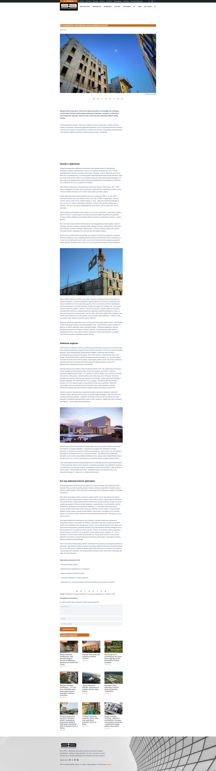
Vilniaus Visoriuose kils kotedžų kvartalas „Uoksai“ (91, 656)
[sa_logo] (69, 7)
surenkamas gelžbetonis (96, 594)
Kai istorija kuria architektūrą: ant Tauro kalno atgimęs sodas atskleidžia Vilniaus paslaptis (113, 658)
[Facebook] (69, 760)
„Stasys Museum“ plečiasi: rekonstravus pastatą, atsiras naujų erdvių (90, 688)
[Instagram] (72, 760)
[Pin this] (110, 98)
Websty (108, 764)
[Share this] (98, 98)
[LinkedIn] (75, 760)
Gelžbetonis (69, 594)
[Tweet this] (102, 98)
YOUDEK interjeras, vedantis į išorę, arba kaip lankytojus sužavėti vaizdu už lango (90, 720)
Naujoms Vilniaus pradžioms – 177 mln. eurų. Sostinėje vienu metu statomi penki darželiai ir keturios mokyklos (68, 690)
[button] (155, 6)
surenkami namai (109, 594)
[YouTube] (77, 760)
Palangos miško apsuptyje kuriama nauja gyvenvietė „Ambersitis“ (111, 688)
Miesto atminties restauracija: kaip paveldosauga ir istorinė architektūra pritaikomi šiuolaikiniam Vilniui (69, 659)
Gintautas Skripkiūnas (80, 594)
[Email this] (94, 98)
